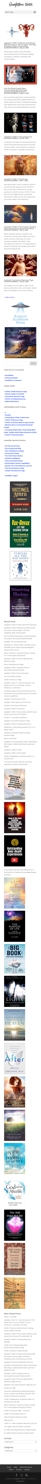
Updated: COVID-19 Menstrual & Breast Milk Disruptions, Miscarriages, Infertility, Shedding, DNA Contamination (20, 44)
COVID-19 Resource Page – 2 (14, 1411)
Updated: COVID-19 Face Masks (15, 753)
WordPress (20, 1481)
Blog (5, 1420)
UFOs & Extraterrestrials (12, 1417)
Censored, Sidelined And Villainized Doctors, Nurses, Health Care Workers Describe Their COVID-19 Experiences (19, 1393)
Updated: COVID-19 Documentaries (18, 137)
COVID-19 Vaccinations (12, 1414)
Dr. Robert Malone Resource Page (16, 1433)
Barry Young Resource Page (13, 664)
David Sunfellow (12, 48)
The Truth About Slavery (12, 676)
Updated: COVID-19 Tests (13, 750)
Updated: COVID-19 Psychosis (16, 179)
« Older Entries (9, 297)
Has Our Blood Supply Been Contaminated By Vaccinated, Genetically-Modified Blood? (15, 90)
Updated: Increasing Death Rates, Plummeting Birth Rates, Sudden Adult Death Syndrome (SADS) (20, 744)
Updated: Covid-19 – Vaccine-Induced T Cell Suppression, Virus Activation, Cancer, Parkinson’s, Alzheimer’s (19, 685)
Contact (6, 1388)
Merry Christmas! (10, 738)
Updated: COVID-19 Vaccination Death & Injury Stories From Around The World (20, 228)
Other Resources (26, 1467)
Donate (27, 1470)
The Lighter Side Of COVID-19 (14, 1427)
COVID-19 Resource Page (12, 680)
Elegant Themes (20, 1479)
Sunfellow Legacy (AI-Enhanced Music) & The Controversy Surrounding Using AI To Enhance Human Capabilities (20, 693)
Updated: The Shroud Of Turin (15, 699)
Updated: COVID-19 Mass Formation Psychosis (20, 625)
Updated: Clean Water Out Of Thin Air (17, 702)
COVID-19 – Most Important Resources (17, 1423)
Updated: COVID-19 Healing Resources (17, 724)
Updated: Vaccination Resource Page (18, 280)
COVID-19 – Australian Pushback (15, 717)
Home (6, 1317)
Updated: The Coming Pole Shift (15, 642)
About (11, 1470)
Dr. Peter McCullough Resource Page (17, 1430)
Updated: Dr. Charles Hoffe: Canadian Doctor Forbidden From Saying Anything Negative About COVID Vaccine (20, 647)
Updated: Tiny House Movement (15, 705)
